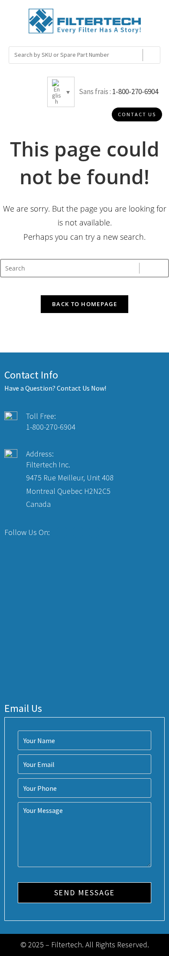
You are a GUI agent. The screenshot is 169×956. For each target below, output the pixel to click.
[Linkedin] (94, 532)
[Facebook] (62, 532)
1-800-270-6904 (135, 91)
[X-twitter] (78, 532)
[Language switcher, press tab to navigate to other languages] (61, 92)
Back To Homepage (84, 304)
